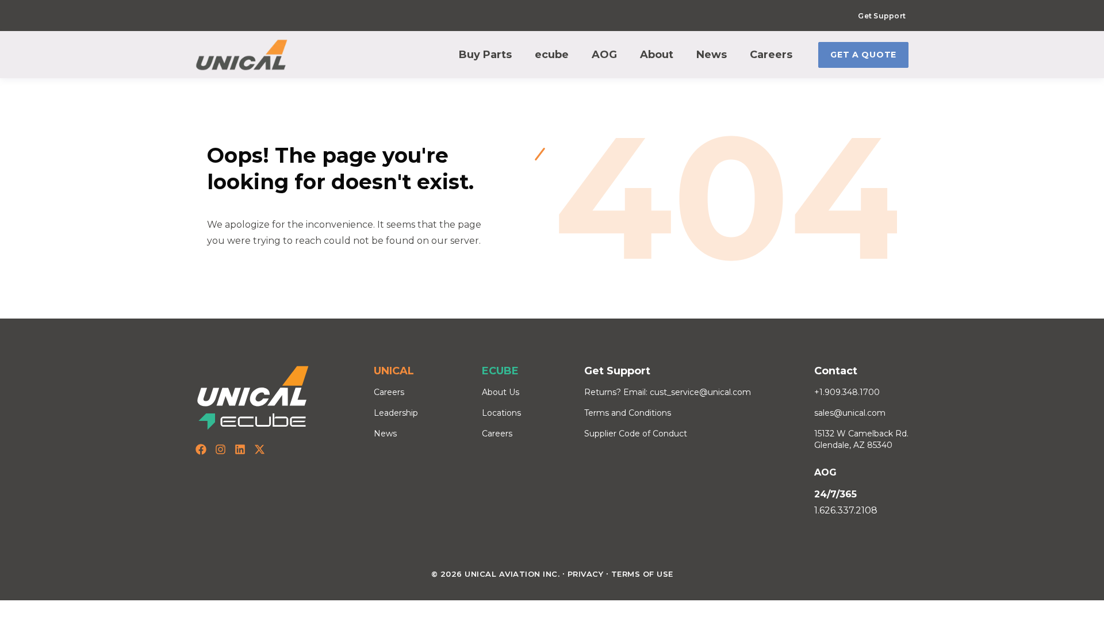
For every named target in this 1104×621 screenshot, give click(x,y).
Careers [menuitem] (389, 392)
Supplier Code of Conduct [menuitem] (635, 433)
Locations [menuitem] (501, 413)
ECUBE (500, 371)
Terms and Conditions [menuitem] (627, 413)
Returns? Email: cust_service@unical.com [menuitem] (667, 392)
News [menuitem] (385, 433)
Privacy (586, 573)
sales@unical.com (849, 413)
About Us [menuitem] (500, 392)
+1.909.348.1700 (847, 392)
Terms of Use (642, 573)
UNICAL (394, 371)
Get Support (882, 16)
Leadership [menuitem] (396, 413)
